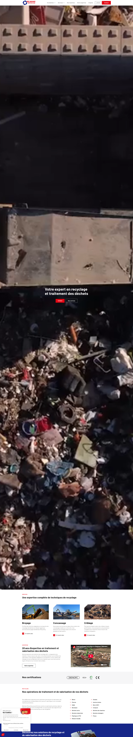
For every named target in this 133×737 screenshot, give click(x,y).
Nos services (71, 301)
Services (60, 2)
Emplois (91, 2)
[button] (51, 2)
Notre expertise (81, 2)
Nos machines (71, 2)
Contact (106, 3)
